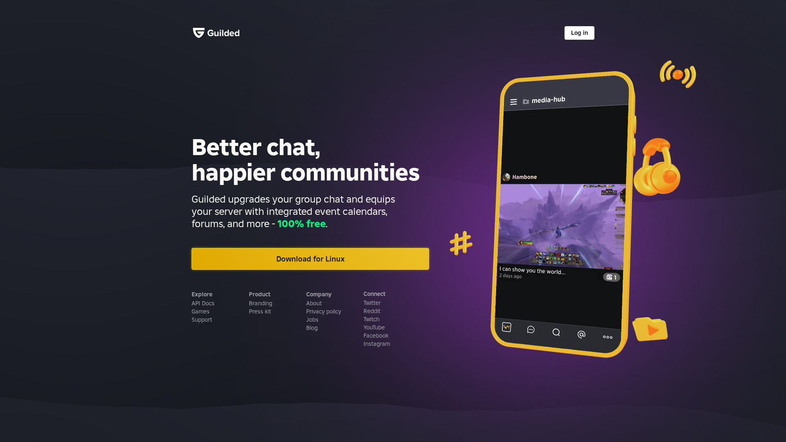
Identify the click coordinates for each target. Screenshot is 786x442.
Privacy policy (323, 311)
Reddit (372, 311)
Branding (260, 303)
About (314, 303)
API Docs (203, 303)
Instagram (377, 344)
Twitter (372, 303)
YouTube (374, 327)
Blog (312, 328)
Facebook (376, 335)
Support (202, 319)
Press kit (260, 311)
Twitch (371, 319)
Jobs (312, 319)
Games (201, 311)
